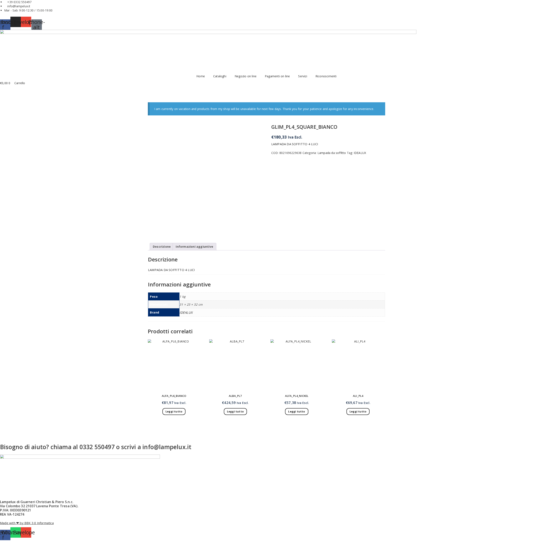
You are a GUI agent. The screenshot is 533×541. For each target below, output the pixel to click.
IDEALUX (360, 153)
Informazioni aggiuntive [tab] (194, 247)
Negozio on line (246, 76)
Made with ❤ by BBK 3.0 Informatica (27, 523)
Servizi (302, 76)
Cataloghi (219, 76)
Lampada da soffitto (332, 153)
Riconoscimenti (326, 76)
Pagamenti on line (277, 76)
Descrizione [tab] (162, 247)
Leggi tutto (174, 411)
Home (200, 76)
